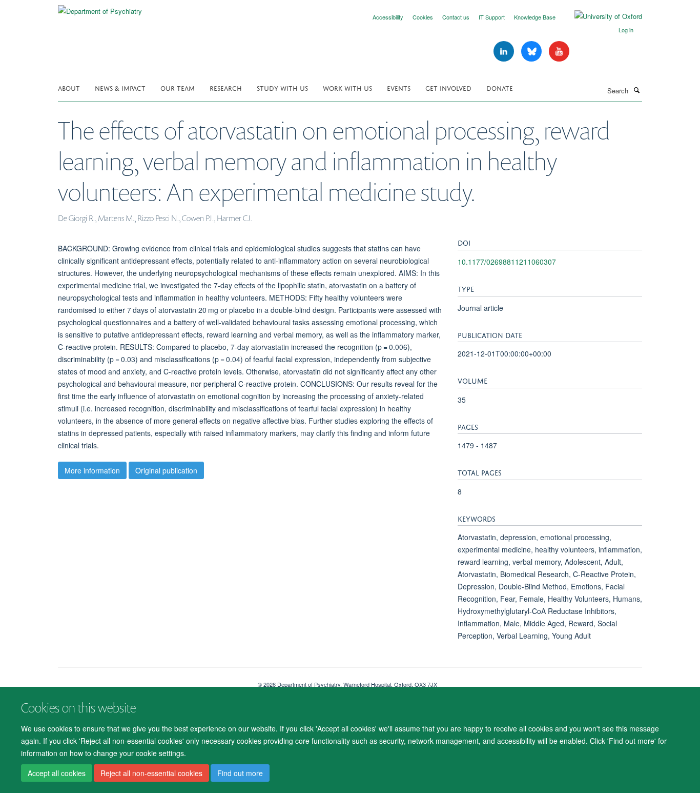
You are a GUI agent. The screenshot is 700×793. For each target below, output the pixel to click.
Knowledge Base (534, 17)
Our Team (177, 87)
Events (398, 87)
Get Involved (448, 87)
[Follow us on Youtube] (559, 51)
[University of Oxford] (600, 16)
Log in (626, 30)
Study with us (282, 87)
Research (226, 87)
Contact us (455, 17)
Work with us (347, 87)
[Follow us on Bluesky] (532, 51)
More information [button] (92, 470)
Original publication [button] (166, 470)
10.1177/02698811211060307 (507, 261)
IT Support (492, 17)
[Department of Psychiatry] (100, 7)
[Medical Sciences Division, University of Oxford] (150, 680)
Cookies (423, 17)
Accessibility (388, 17)
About (69, 87)
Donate (499, 87)
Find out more (240, 773)
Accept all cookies (57, 773)
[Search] (636, 89)
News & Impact (120, 87)
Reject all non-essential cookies (151, 773)
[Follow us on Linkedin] (504, 51)
